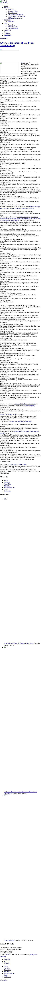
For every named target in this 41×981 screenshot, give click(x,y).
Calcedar (7, 954)
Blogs (5, 489)
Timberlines (3, 39)
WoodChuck (22, 464)
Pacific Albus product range (8, 414)
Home (6, 480)
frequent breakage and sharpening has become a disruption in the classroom (20, 207)
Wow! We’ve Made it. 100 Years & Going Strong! (19, 643)
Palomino (7, 486)
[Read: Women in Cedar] (5, 796)
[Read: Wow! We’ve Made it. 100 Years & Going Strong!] (5, 499)
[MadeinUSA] (9, 50)
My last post (24, 63)
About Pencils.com (9, 487)
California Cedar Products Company (25, 404)
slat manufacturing (29, 405)
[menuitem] (22, 6)
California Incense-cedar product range (19, 421)
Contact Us (7, 491)
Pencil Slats (7, 484)
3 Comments (12, 464)
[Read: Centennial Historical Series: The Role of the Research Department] (5, 647)
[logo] (3, 2)
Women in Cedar (9, 940)
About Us (7, 482)
